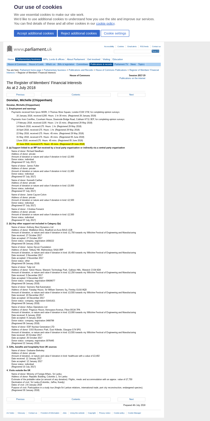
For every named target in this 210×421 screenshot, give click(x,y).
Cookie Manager (134, 413)
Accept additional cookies (35, 33)
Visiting (106, 59)
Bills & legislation (66, 64)
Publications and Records (81, 70)
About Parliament (76, 59)
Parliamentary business (28, 59)
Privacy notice (104, 413)
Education (118, 59)
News (133, 64)
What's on (50, 64)
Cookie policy (119, 413)
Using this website (77, 413)
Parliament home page (30, 70)
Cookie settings (115, 33)
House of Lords (36, 64)
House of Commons (17, 64)
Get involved (93, 59)
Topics (141, 64)
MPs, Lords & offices (53, 59)
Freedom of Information (50, 413)
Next (131, 94)
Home (11, 59)
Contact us (156, 46)
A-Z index (10, 413)
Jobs (65, 413)
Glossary (21, 413)
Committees (82, 64)
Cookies (120, 46)
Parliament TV (121, 64)
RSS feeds (144, 46)
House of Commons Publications (111, 70)
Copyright (92, 413)
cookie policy (105, 23)
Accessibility (109, 46)
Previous (20, 94)
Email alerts (132, 46)
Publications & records (101, 64)
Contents (76, 94)
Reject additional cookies (79, 33)
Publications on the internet (132, 78)
